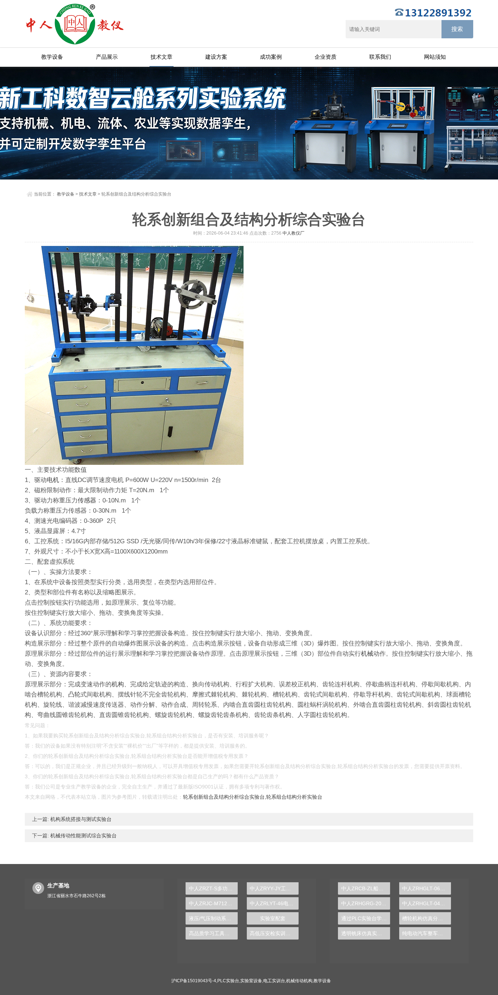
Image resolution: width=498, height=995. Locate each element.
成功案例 (271, 57)
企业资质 (325, 57)
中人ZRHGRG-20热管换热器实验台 (365, 903)
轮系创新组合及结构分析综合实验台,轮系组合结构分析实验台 (252, 797)
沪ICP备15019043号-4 (193, 980)
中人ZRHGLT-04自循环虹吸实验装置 (426, 903)
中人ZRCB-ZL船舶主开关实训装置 (365, 888)
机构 (118, 684)
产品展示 (107, 57)
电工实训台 (274, 980)
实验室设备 (251, 980)
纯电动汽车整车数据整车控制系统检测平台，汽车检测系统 (426, 933)
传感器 (87, 500)
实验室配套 (272, 918)
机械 (367, 653)
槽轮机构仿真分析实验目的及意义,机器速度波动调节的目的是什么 (426, 918)
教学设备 (52, 57)
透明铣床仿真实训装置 (365, 933)
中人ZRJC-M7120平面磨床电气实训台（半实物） (213, 903)
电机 (53, 480)
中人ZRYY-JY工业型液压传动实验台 (274, 888)
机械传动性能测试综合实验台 (83, 835)
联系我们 (380, 57)
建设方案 (216, 57)
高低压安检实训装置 (273, 933)
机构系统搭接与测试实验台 (80, 819)
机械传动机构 (299, 980)
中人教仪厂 (293, 233)
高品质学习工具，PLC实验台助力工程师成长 (213, 933)
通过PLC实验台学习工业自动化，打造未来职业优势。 (365, 918)
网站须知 (435, 57)
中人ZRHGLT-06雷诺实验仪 (426, 888)
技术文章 (161, 57)
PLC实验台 (228, 980)
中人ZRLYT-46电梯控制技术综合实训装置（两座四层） (274, 903)
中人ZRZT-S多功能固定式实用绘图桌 (213, 888)
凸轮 (74, 694)
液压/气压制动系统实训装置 (213, 918)
